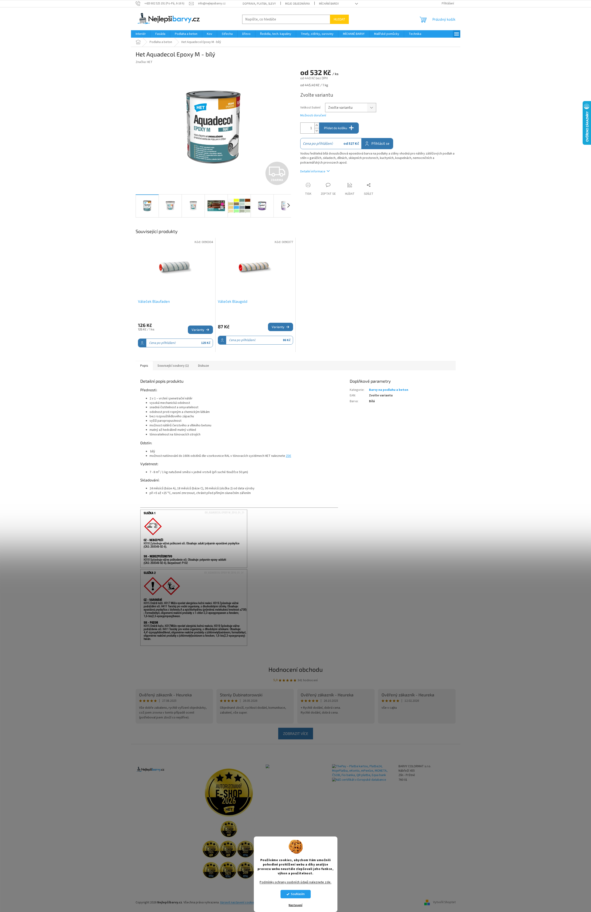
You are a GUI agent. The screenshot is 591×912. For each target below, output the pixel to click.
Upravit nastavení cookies (238, 902)
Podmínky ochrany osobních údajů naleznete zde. (295, 882)
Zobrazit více (295, 733)
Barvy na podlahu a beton (388, 390)
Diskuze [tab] (203, 365)
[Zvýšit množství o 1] (316, 125)
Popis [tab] (144, 365)
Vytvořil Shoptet (444, 902)
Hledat (339, 19)
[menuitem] (140, 34)
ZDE (288, 456)
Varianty (198, 330)
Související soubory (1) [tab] (173, 365)
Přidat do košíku (335, 128)
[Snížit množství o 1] (316, 130)
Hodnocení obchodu (295, 669)
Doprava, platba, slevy (259, 4)
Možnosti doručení (313, 115)
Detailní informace (312, 171)
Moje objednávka (297, 4)
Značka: (144, 62)
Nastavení (295, 905)
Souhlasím (298, 894)
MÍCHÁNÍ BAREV (329, 4)
